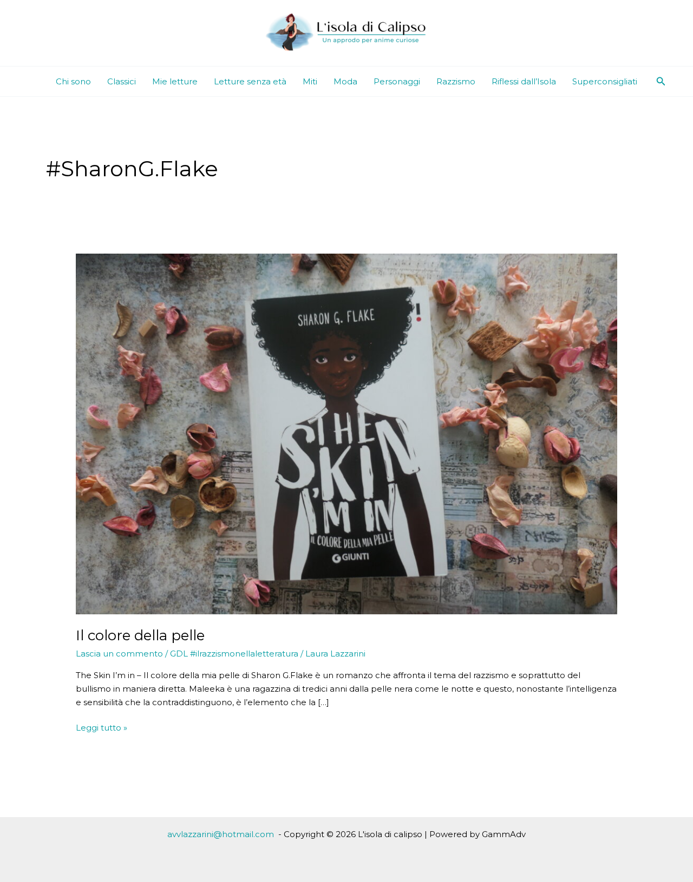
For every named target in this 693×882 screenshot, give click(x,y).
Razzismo (455, 81)
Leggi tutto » (101, 728)
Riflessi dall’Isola (524, 81)
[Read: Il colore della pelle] (346, 433)
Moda (345, 81)
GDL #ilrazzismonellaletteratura (234, 653)
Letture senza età (250, 81)
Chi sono (73, 81)
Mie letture (175, 81)
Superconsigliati (604, 81)
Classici (121, 81)
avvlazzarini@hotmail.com (220, 834)
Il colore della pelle (140, 635)
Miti (310, 81)
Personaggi (397, 81)
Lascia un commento (119, 653)
